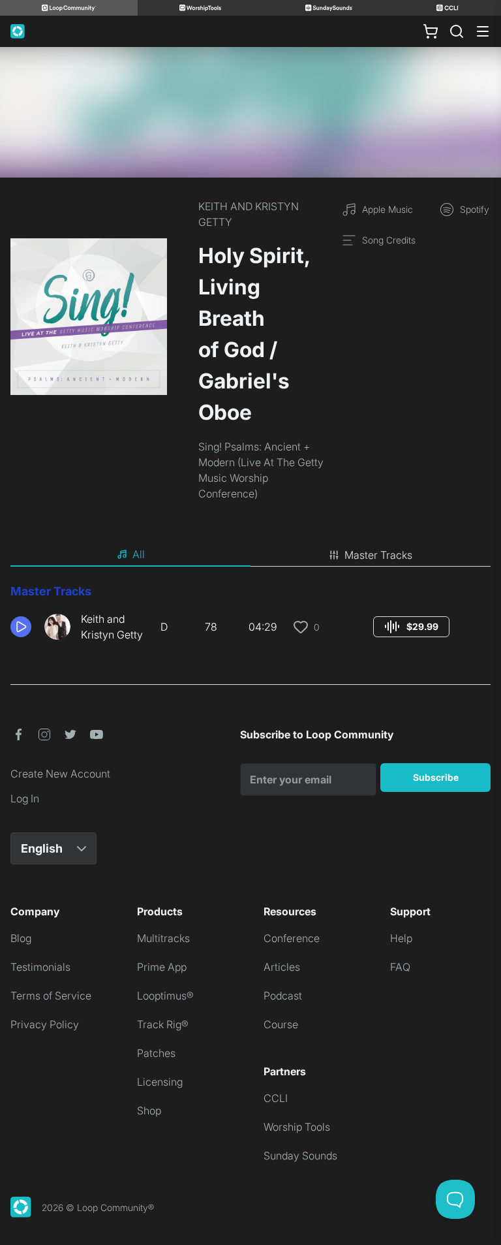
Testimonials (40, 966)
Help (401, 938)
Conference (292, 938)
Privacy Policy (44, 1024)
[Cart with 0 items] (430, 31)
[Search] (456, 31)
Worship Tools (297, 1126)
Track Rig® (163, 1024)
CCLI (276, 1098)
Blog (20, 938)
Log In (24, 798)
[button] (22, 626)
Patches (156, 1053)
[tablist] (250, 555)
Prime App (162, 966)
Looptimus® (165, 995)
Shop (149, 1110)
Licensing (160, 1081)
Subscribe (436, 777)
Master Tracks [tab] (378, 554)
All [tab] (138, 554)
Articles (282, 966)
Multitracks (163, 938)
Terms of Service (50, 995)
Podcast (283, 995)
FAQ (400, 966)
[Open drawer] (483, 31)
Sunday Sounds (300, 1155)
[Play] (20, 626)
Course (281, 1024)
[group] (411, 626)
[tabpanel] (250, 617)
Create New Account (60, 773)
